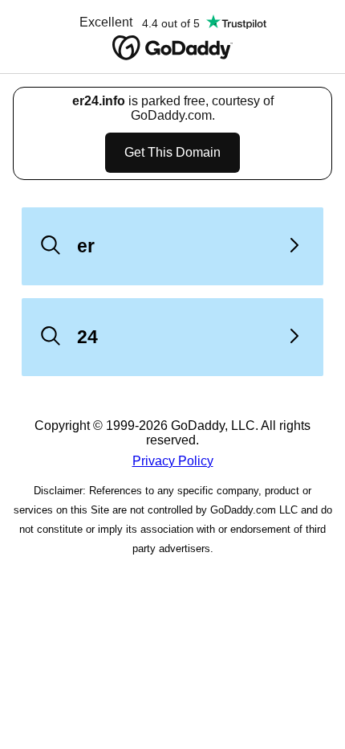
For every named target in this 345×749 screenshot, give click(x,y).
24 (87, 336)
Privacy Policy (172, 461)
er (86, 245)
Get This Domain (172, 152)
